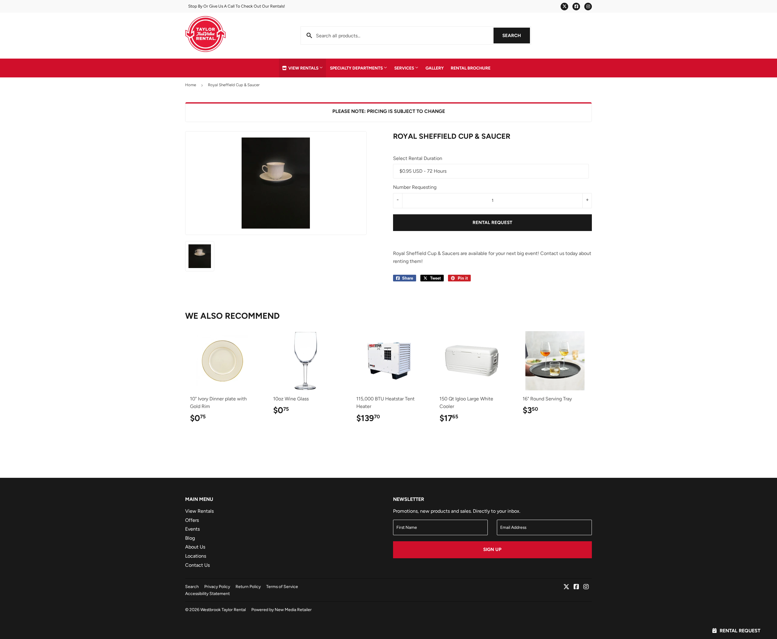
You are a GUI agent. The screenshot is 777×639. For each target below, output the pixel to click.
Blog (190, 538)
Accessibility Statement (207, 593)
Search (516, 35)
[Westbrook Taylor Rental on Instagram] (586, 587)
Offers (192, 520)
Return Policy (248, 586)
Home (190, 85)
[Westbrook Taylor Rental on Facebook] (576, 587)
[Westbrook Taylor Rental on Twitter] (566, 587)
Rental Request (492, 222)
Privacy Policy (217, 586)
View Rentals (303, 68)
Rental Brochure (470, 68)
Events (192, 529)
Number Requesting (414, 187)
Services (404, 68)
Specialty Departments (357, 68)
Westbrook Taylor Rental (223, 609)
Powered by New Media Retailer (281, 609)
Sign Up (492, 549)
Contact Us (197, 565)
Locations (195, 556)
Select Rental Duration (417, 158)
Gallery (435, 68)
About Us (195, 547)
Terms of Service (282, 586)
